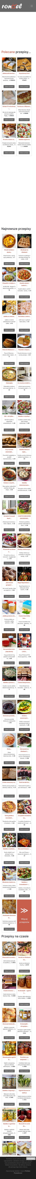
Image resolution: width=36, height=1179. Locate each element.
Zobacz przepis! (9, 86)
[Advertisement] (18, 30)
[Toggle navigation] (31, 6)
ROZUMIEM (31, 1158)
